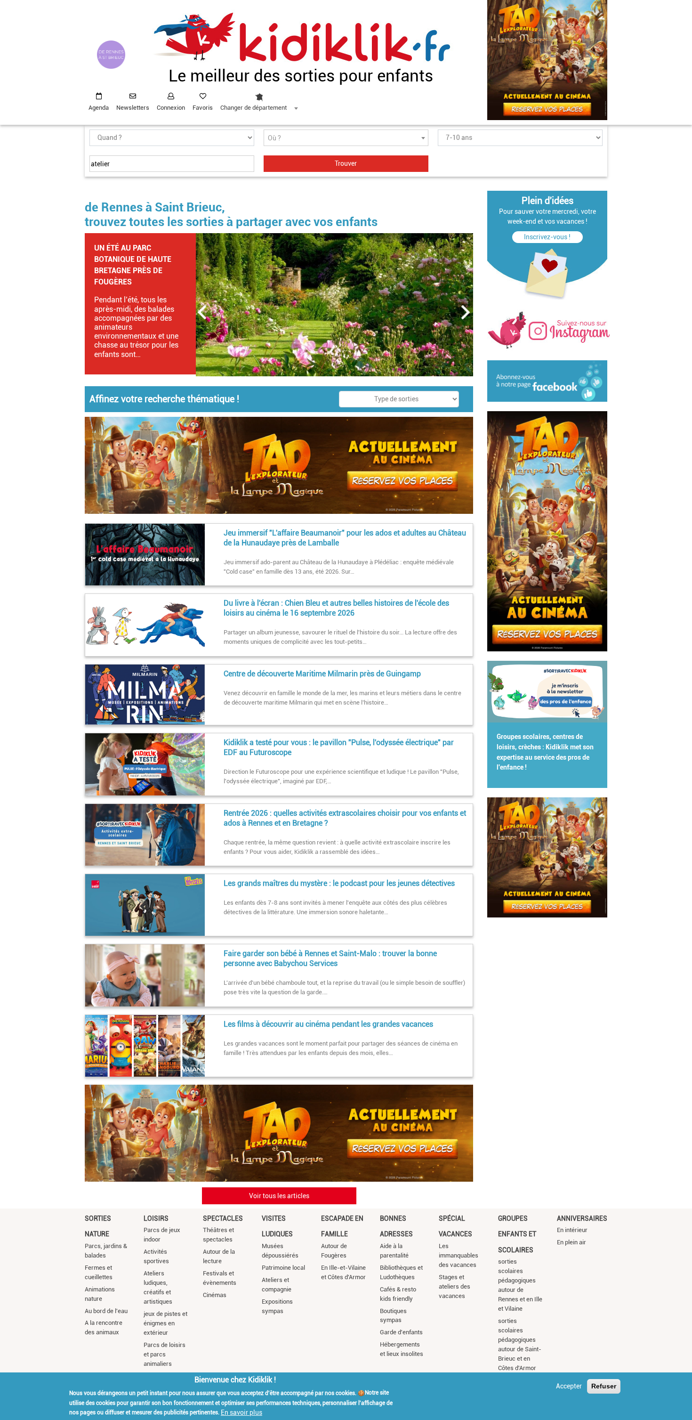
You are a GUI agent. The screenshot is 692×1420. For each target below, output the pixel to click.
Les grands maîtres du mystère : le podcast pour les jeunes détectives (339, 883)
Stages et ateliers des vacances (454, 1286)
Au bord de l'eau (106, 1311)
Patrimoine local (283, 1267)
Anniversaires (582, 1218)
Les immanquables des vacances (458, 1255)
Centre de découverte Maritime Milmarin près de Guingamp (322, 673)
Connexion (171, 107)
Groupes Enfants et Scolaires (517, 1234)
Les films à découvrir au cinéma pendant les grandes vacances (328, 1024)
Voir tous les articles (279, 1196)
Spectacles (223, 1218)
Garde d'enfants (401, 1332)
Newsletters (132, 107)
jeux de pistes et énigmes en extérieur (165, 1323)
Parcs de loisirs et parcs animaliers (164, 1354)
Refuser (603, 1386)
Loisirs (156, 1218)
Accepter (569, 1386)
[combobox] (259, 99)
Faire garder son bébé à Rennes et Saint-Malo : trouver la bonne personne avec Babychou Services (330, 958)
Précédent (202, 312)
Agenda (99, 107)
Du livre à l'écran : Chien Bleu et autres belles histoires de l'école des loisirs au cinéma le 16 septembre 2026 (336, 608)
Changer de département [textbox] (253, 107)
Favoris (203, 107)
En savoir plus (241, 1412)
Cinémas (214, 1294)
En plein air (571, 1242)
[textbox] (346, 138)
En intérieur (572, 1229)
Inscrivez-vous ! (547, 237)
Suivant (466, 312)
